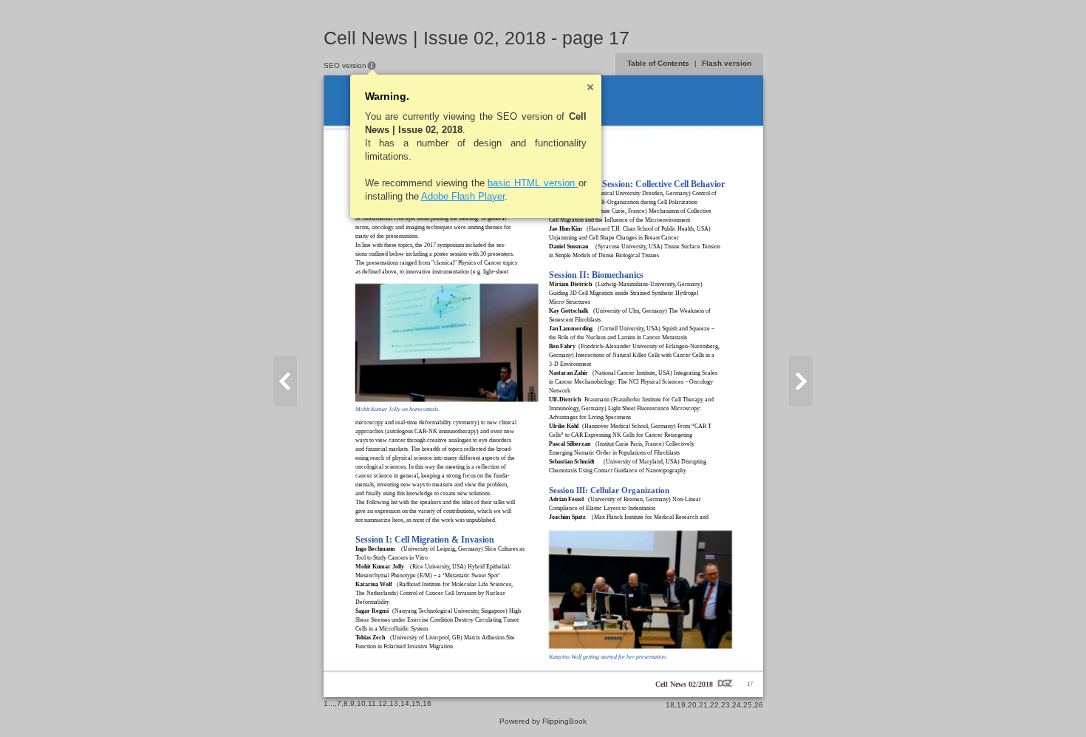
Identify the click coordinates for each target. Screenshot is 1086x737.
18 (670, 705)
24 (736, 705)
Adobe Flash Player (463, 196)
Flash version (726, 63)
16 (427, 703)
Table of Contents (658, 63)
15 (415, 703)
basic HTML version (533, 183)
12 (382, 703)
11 (372, 703)
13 (393, 703)
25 (747, 705)
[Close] (590, 87)
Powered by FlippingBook (543, 721)
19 (681, 705)
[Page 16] (285, 381)
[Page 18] (801, 381)
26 (758, 705)
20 (692, 705)
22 (714, 705)
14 (404, 703)
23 (725, 705)
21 (703, 705)
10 (361, 703)
